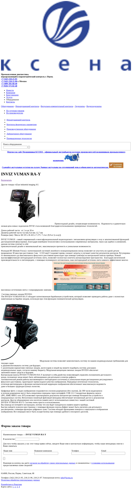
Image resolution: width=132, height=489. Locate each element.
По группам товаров (15, 111)
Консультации (12, 95)
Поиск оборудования (12, 144)
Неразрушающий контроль (27, 106)
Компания (10, 93)
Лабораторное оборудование (19, 134)
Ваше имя (7, 451)
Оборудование (7, 106)
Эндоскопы (80, 106)
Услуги (9, 97)
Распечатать (6, 180)
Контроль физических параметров (22, 124)
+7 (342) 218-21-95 (9, 79)
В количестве (9, 439)
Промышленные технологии (19, 138)
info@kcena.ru (67, 478)
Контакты (10, 102)
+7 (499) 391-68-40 (9, 84)
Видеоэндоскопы (94, 106)
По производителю (14, 113)
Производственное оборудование (21, 129)
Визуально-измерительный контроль (57, 106)
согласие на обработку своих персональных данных (52, 463)
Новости (10, 90)
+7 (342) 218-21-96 (9, 81)
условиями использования (102, 463)
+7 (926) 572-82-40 (9, 86)
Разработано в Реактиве (11, 484)
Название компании (43, 451)
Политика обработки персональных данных (20, 480)
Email (103, 451)
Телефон (75, 451)
